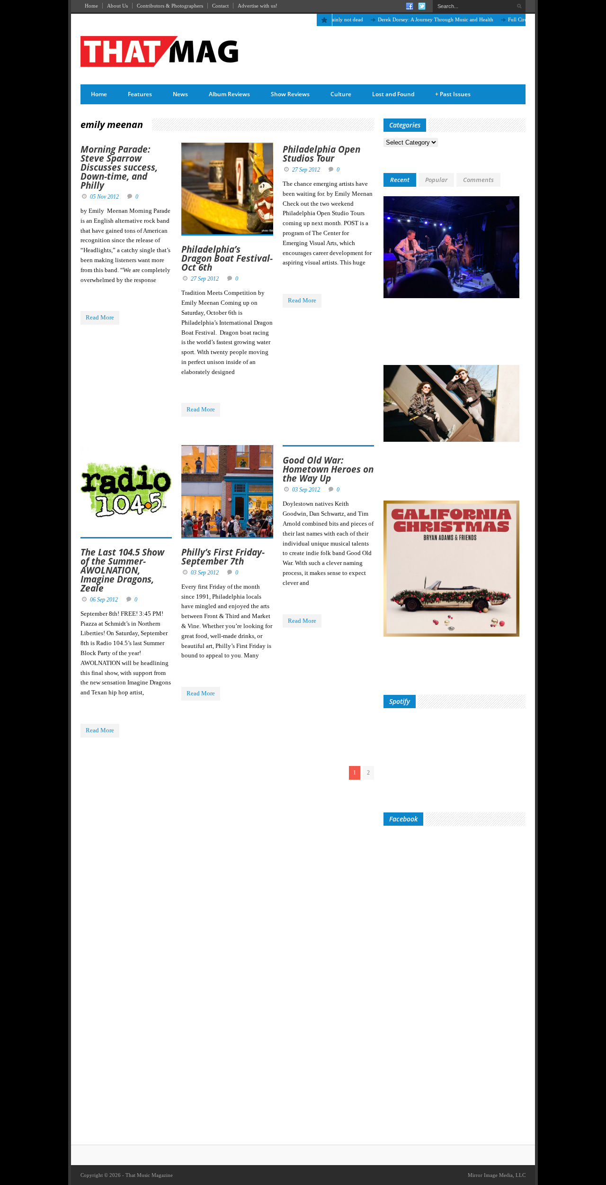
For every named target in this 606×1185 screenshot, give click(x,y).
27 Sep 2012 (205, 278)
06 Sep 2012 (104, 599)
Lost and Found (393, 94)
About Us (117, 6)
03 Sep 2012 (205, 572)
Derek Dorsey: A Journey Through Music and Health (418, 19)
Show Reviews (290, 94)
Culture (340, 94)
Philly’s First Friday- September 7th (223, 556)
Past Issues (453, 94)
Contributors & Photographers (170, 6)
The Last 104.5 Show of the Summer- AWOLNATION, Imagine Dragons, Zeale (122, 570)
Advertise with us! (257, 6)
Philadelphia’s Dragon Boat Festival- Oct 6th (227, 258)
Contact (220, 6)
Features (140, 94)
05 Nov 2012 (104, 196)
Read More (100, 317)
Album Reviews (229, 94)
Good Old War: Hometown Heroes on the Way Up (328, 469)
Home (91, 6)
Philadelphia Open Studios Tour (321, 153)
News (180, 94)
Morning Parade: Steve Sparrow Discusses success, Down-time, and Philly (119, 167)
